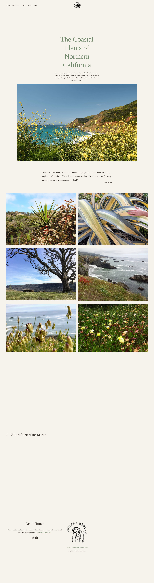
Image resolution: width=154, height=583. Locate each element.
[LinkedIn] (36, 538)
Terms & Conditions (79, 547)
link (58, 530)
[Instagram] (33, 538)
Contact (30, 5)
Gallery (23, 5)
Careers (86, 547)
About (8, 5)
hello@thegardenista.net (44, 532)
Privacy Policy (70, 547)
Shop (35, 5)
